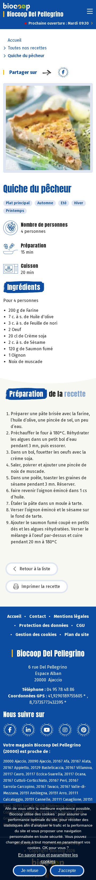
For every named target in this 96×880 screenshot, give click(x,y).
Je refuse (29, 870)
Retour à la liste (34, 568)
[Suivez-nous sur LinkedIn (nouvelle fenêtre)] (28, 730)
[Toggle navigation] (90, 13)
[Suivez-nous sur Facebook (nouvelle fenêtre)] (10, 730)
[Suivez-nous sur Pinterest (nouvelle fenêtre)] (83, 730)
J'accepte (67, 870)
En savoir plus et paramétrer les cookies (48, 858)
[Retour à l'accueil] (16, 7)
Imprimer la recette (40, 586)
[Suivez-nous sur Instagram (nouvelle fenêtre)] (65, 730)
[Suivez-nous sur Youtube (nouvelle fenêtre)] (46, 730)
